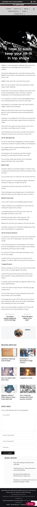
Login (34, 1)
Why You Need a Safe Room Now (8, 379)
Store (8, 9)
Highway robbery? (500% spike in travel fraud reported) (8, 397)
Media (26, 9)
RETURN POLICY (30, 496)
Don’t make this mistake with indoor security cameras (26, 397)
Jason (27, 329)
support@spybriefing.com (18, 494)
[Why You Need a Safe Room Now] (9, 371)
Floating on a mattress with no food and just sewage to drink (24, 481)
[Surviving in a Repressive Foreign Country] (28, 352)
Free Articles (13, 11)
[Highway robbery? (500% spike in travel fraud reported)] (9, 389)
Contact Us (18, 14)
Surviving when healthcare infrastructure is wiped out (21, 475)
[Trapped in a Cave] (28, 371)
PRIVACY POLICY (20, 496)
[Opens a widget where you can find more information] (30, 504)
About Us (17, 9)
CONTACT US (18, 498)
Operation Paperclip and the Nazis (8, 360)
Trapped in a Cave (26, 378)
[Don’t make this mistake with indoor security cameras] (28, 389)
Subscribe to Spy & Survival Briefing (12, 1)
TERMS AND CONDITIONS (9, 496)
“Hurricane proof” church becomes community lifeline (24, 469)
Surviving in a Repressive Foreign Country (26, 361)
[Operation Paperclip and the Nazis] (9, 352)
